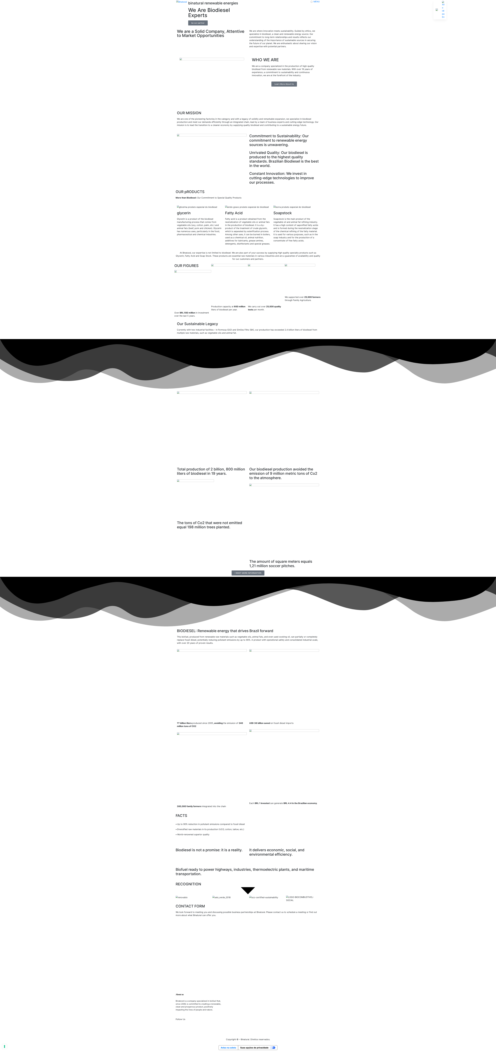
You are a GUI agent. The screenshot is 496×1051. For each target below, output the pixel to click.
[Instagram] (179, 1028)
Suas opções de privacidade (254, 1047)
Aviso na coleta (228, 1047)
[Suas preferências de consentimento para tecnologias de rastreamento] (4, 1046)
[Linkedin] (186, 1028)
